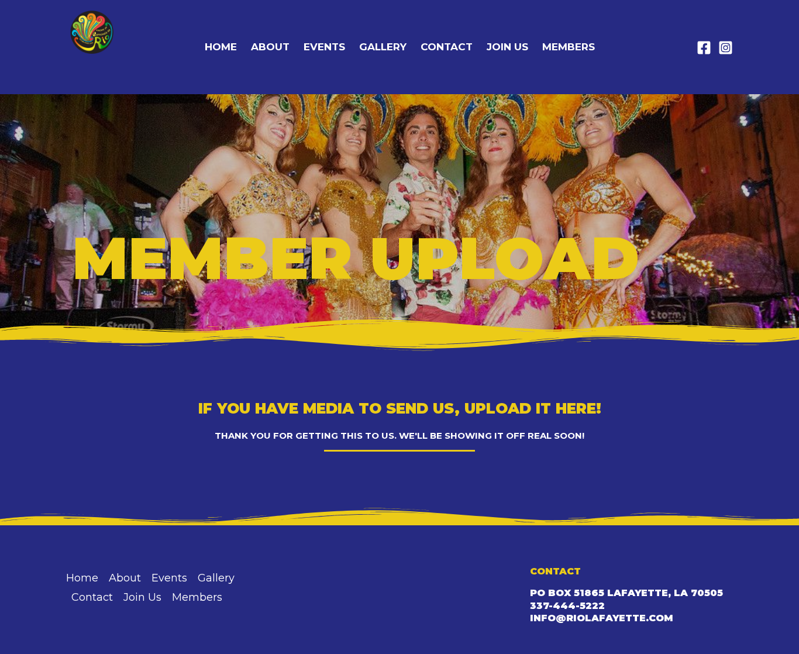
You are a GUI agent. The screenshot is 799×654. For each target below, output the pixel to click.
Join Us (507, 47)
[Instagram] (725, 47)
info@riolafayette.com (601, 618)
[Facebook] (704, 47)
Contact (447, 47)
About (270, 47)
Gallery (383, 47)
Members (568, 47)
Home (221, 47)
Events (324, 47)
